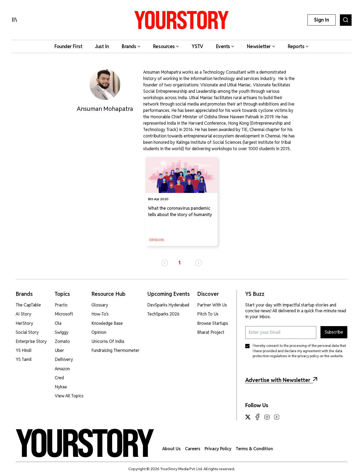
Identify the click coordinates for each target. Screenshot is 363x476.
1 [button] (179, 263)
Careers (192, 449)
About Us (171, 449)
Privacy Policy (218, 449)
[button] (164, 263)
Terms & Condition (254, 449)
